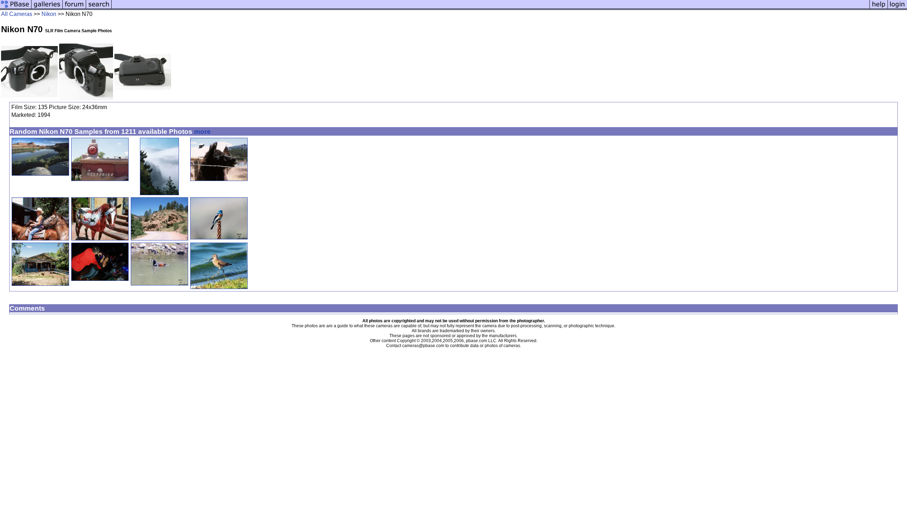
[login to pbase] (897, 8)
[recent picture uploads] (47, 8)
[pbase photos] (16, 8)
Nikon (48, 14)
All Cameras (16, 14)
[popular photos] (490, 8)
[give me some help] (878, 8)
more (202, 131)
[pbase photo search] (99, 8)
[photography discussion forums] (74, 8)
